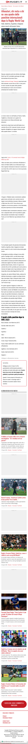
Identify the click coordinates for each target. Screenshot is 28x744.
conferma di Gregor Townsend (11, 81)
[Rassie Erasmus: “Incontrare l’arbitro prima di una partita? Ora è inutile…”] (14, 487)
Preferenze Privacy (7, 718)
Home (2, 6)
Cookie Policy (6, 721)
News (6, 6)
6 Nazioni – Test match (13, 6)
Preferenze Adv (6, 723)
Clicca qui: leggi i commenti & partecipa (14, 704)
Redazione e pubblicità (8, 713)
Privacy (5, 716)
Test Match (21, 6)
